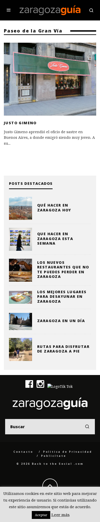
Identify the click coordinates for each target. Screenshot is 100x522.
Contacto (23, 451)
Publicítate (53, 456)
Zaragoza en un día (61, 320)
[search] (87, 426)
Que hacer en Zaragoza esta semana (55, 238)
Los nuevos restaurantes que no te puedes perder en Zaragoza (63, 269)
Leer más (60, 514)
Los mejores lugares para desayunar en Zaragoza (62, 296)
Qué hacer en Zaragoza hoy (54, 207)
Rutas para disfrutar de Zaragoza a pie (63, 349)
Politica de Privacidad (67, 451)
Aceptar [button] (41, 515)
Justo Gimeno (20, 122)
